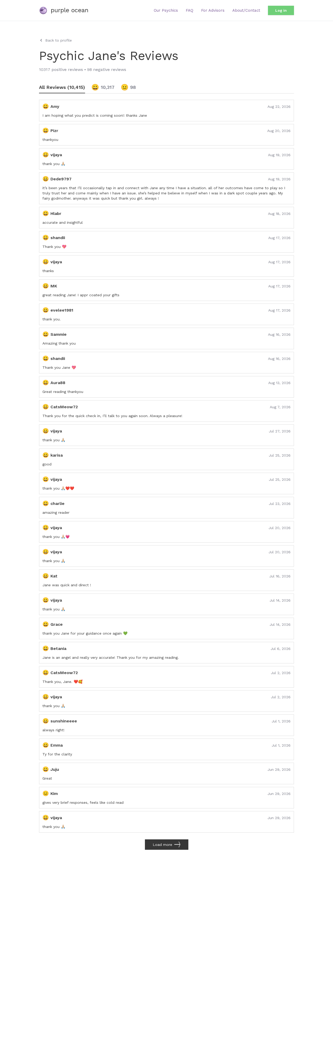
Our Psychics (166, 10)
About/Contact (246, 10)
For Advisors (213, 10)
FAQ (189, 10)
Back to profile (58, 40)
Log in (281, 10)
